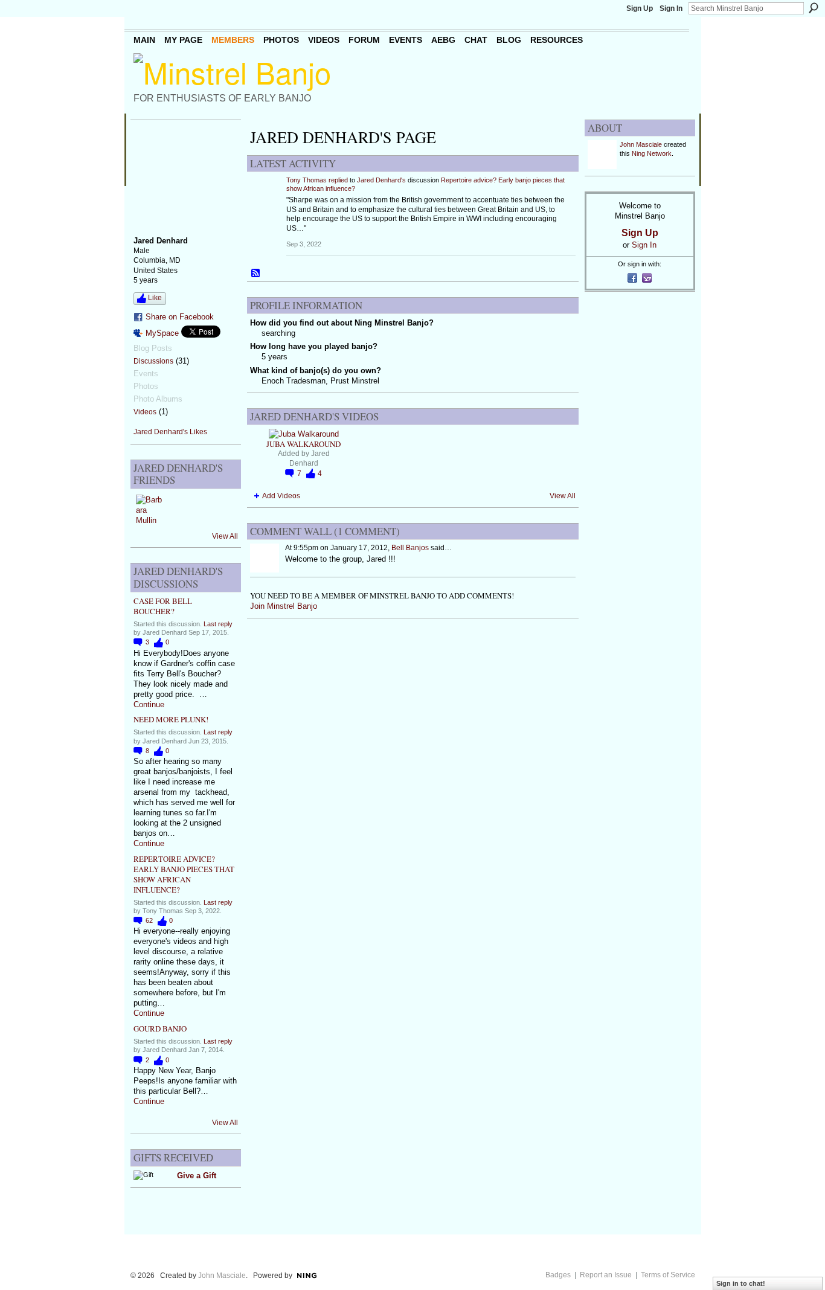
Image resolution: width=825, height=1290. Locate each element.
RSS (256, 273)
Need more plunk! (170, 719)
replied (338, 180)
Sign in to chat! (740, 1283)
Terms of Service (668, 1275)
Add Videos (281, 496)
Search (813, 7)
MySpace (162, 333)
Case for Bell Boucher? (162, 606)
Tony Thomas (306, 180)
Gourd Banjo (160, 1028)
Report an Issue (606, 1275)
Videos (144, 412)
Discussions (153, 361)
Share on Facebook (180, 316)
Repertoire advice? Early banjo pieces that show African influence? (183, 874)
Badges (558, 1275)
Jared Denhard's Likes (170, 432)
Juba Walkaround (303, 443)
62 (150, 920)
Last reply (218, 623)
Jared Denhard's (381, 180)
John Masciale (641, 144)
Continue (148, 704)
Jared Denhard (309, 458)
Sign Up (639, 8)
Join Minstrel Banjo (283, 606)
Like (155, 298)
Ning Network (652, 153)
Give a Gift (196, 1175)
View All (225, 536)
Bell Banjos (410, 548)
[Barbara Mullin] (150, 509)
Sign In (671, 8)
